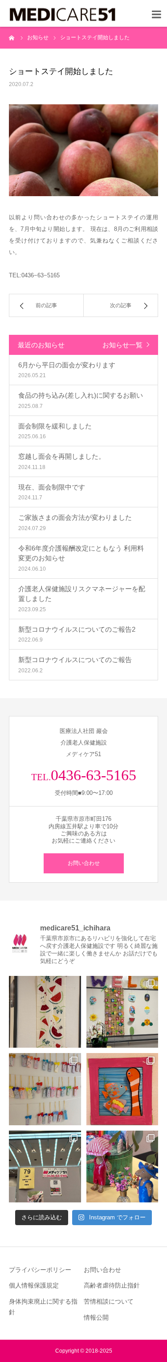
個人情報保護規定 (34, 1285)
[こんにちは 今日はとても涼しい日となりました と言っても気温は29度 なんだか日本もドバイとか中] (122, 1012)
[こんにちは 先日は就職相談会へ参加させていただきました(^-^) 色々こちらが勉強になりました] (45, 1167)
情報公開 (96, 1317)
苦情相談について (109, 1301)
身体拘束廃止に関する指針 (43, 1307)
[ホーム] (12, 37)
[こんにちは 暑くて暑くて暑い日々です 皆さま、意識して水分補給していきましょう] (122, 1089)
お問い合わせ (84, 863)
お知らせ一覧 (122, 345)
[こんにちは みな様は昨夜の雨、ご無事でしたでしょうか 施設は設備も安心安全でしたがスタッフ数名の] (45, 1012)
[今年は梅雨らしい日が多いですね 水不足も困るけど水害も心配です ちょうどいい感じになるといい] (122, 1167)
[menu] (154, 12)
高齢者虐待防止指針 (112, 1285)
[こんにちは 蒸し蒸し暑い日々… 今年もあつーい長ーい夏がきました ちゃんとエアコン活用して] (45, 1089)
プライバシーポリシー (40, 1269)
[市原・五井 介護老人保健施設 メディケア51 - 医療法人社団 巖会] (62, 15)
